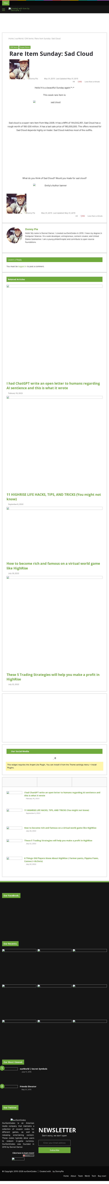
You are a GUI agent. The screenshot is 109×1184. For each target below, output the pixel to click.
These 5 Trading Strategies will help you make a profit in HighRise (58, 840)
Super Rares (25, 47)
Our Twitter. (10, 1107)
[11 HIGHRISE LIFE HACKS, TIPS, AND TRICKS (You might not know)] (54, 444)
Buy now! (102, 1176)
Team (80, 1176)
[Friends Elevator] (10, 1093)
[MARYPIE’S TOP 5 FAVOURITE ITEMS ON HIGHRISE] (90, 1037)
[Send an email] (40, 79)
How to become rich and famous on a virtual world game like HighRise (60, 827)
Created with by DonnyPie (51, 1171)
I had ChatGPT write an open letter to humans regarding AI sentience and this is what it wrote (53, 385)
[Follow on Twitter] (39, 79)
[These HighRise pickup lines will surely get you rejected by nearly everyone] (19, 1029)
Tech (94, 1176)
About (73, 1176)
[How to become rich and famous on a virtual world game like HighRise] (54, 534)
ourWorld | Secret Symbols (33, 1068)
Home (11, 38)
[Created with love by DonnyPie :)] (22, 9)
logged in (22, 266)
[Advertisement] (54, 22)
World (87, 1176)
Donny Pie (34, 79)
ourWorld (19, 38)
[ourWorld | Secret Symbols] (10, 1075)
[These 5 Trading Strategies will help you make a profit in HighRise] (54, 624)
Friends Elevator (28, 1086)
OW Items (29, 38)
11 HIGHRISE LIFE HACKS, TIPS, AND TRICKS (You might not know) (56, 810)
